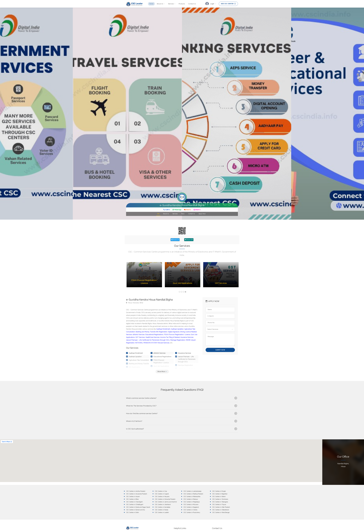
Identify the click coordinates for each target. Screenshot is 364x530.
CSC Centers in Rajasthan (219, 494)
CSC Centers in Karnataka (162, 507)
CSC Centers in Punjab (219, 491)
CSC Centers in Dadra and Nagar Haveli (138, 507)
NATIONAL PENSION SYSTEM (146, 343)
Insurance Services (186, 337)
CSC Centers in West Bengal (220, 512)
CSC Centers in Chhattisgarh (134, 504)
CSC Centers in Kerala (161, 510)
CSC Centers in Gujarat (162, 494)
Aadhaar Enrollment (163, 329)
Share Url (175, 239)
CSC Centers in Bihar (132, 499)
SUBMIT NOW (220, 350)
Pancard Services (163, 343)
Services (171, 4)
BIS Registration (161, 332)
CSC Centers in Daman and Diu (135, 510)
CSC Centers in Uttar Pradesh (221, 507)
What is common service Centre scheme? (141, 398)
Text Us (188, 209)
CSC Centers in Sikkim (219, 496)
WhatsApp (177, 209)
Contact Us (192, 4)
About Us (160, 4)
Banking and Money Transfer (145, 332)
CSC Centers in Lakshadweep (192, 491)
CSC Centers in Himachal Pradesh (165, 499)
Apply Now (202, 214)
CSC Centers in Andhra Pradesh (135, 491)
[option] (127, 114)
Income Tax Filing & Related (170, 337)
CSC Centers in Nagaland (191, 507)
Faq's (182, 214)
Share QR (189, 239)
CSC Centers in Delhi (132, 512)
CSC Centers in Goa (161, 491)
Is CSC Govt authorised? (135, 429)
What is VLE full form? (134, 421)
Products (182, 4)
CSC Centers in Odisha (190, 510)
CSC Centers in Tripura (219, 504)
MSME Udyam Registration (187, 369)
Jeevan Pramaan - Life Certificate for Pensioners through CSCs (148, 340)
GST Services (140, 337)
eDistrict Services (139, 334)
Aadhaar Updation (177, 329)
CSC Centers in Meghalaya (191, 502)
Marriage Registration (177, 340)
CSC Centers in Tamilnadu (220, 499)
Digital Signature (173, 332)
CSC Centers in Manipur (190, 499)
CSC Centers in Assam (133, 496)
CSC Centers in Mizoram (190, 504)
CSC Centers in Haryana (162, 496)
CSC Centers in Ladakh (162, 512)
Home (151, 4)
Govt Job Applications (161, 366)
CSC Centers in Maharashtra (191, 496)
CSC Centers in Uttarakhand (220, 510)
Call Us (167, 209)
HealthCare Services (153, 337)
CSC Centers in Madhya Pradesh (193, 494)
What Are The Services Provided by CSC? (141, 406)
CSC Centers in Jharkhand (163, 504)
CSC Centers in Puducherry (191, 512)
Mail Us (198, 209)
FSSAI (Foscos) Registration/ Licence (177, 334)
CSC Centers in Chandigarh (134, 502)
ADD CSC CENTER (227, 4)
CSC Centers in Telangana (220, 502)
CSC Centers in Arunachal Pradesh (136, 494)
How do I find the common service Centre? (142, 413)
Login (212, 4)
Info (158, 214)
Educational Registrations (154, 334)
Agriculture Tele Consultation (139, 360)
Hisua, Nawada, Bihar (135, 303)
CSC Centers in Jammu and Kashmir (166, 502)
